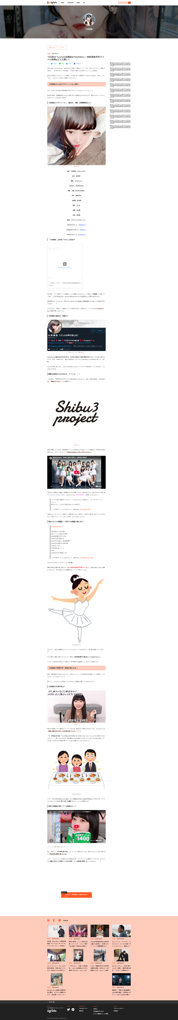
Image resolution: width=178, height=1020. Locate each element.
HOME (62, 2)
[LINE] (72, 1009)
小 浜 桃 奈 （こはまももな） (62, 288)
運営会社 (81, 1010)
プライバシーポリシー (119, 1008)
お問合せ (95, 1008)
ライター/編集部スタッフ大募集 (100, 1013)
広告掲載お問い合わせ (98, 1011)
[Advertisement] (63, 877)
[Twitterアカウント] (68, 1009)
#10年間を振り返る (56, 526)
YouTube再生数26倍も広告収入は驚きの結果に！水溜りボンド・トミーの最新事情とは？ (100, 944)
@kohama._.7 (82, 234)
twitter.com (77, 166)
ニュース (62, 47)
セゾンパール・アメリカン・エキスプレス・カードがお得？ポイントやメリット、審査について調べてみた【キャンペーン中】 (121, 946)
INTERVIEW (70, 2)
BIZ (84, 2)
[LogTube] (52, 2)
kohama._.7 (83, 229)
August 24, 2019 (86, 509)
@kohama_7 (82, 225)
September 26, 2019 (87, 557)
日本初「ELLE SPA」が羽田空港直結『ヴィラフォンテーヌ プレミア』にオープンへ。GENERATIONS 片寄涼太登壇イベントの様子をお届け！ (56, 946)
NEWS (78, 2)
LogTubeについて (83, 1008)
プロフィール (52, 47)
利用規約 (116, 1010)
